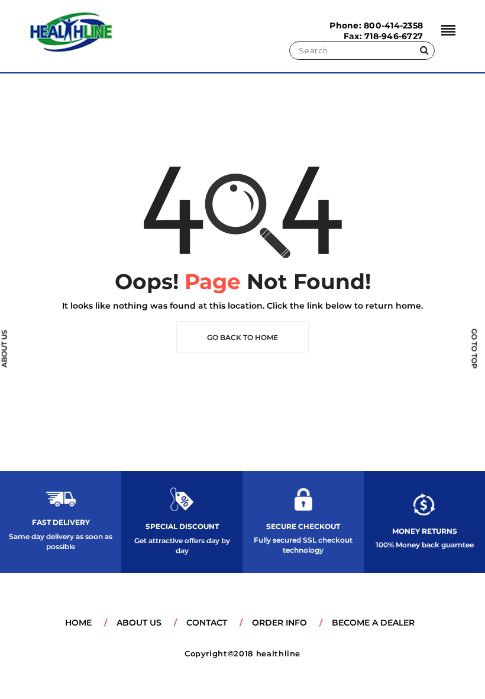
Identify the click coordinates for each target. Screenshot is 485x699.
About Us (139, 622)
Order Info (279, 622)
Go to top (474, 348)
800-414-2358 (393, 25)
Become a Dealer (373, 622)
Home (78, 622)
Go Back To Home (242, 337)
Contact (206, 622)
